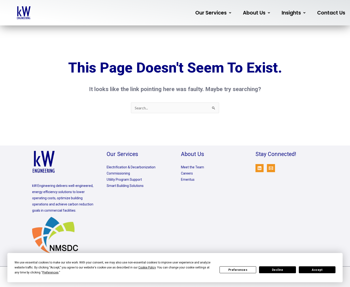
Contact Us (331, 12)
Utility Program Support (124, 179)
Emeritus (188, 179)
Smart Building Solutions (125, 186)
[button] (213, 13)
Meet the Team (192, 167)
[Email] (271, 168)
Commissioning (118, 173)
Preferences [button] (50, 272)
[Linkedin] (259, 168)
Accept (317, 270)
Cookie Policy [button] (147, 267)
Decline (277, 270)
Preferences (238, 270)
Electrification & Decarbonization (131, 167)
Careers (187, 173)
